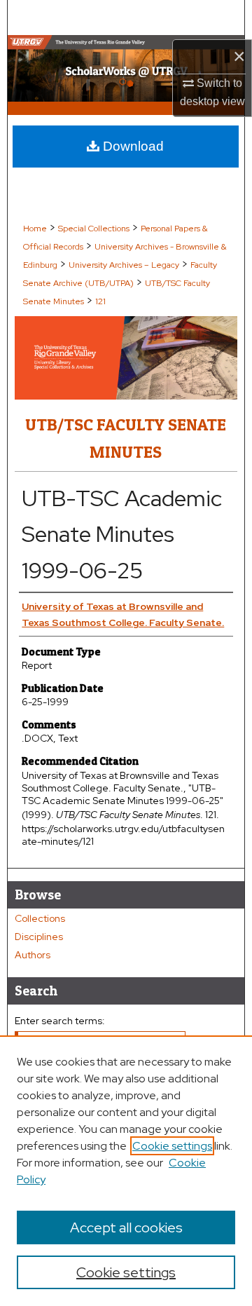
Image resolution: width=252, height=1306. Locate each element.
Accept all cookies (126, 1227)
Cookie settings (172, 1145)
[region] (126, 1170)
